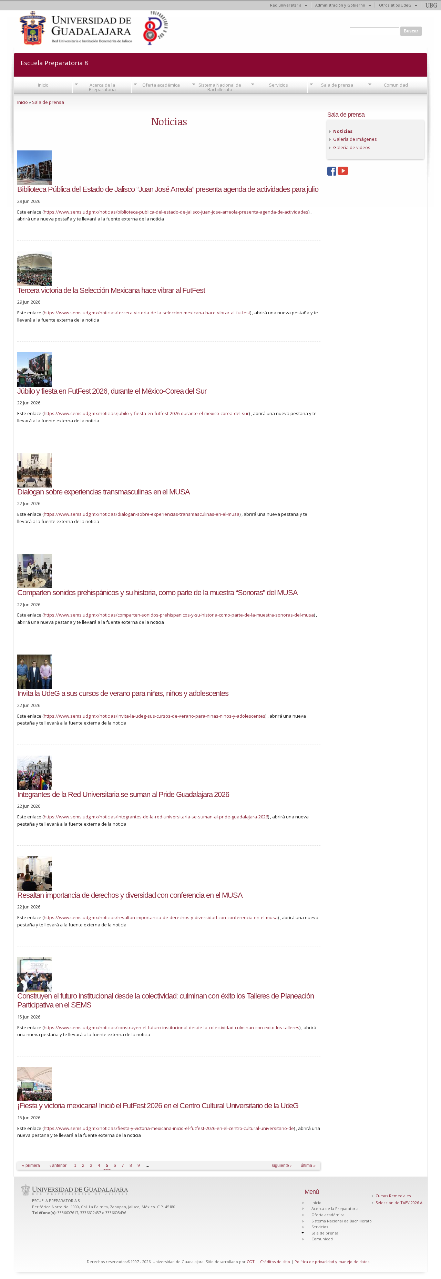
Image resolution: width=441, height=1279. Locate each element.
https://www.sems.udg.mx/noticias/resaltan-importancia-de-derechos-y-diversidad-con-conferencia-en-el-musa (161, 917)
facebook (332, 172)
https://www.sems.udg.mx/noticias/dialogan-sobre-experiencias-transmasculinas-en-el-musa (141, 514)
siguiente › (281, 1165)
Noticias (342, 131)
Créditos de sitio (275, 1261)
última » (308, 1165)
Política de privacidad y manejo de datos (332, 1261)
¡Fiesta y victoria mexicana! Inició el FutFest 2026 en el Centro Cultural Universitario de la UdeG (157, 1105)
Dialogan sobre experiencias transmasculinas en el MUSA (103, 492)
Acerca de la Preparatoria (102, 87)
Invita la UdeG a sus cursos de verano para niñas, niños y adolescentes (122, 693)
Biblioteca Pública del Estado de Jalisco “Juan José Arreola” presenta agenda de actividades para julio (167, 189)
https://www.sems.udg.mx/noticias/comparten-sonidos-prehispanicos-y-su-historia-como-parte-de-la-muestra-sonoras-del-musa (179, 615)
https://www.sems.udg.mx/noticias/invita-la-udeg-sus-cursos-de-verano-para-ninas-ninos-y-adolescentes (154, 716)
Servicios (278, 85)
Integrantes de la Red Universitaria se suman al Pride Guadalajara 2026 (123, 794)
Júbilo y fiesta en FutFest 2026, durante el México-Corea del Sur (111, 391)
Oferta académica (161, 85)
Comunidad (396, 85)
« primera (31, 1165)
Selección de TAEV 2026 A (399, 1202)
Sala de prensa (337, 85)
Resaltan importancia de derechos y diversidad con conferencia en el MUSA (130, 895)
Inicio (43, 85)
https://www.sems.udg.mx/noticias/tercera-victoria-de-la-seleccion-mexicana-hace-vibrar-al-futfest (147, 312)
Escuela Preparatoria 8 (54, 62)
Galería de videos (351, 147)
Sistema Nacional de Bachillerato (219, 87)
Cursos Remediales (393, 1195)
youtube (343, 172)
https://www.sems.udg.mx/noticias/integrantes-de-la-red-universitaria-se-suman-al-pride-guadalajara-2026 (156, 817)
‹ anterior (58, 1165)
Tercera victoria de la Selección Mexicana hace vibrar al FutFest (111, 290)
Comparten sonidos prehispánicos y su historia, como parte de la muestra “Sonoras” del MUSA (157, 592)
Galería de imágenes (355, 139)
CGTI (251, 1261)
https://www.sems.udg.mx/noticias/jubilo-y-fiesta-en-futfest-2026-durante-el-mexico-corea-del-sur (146, 413)
